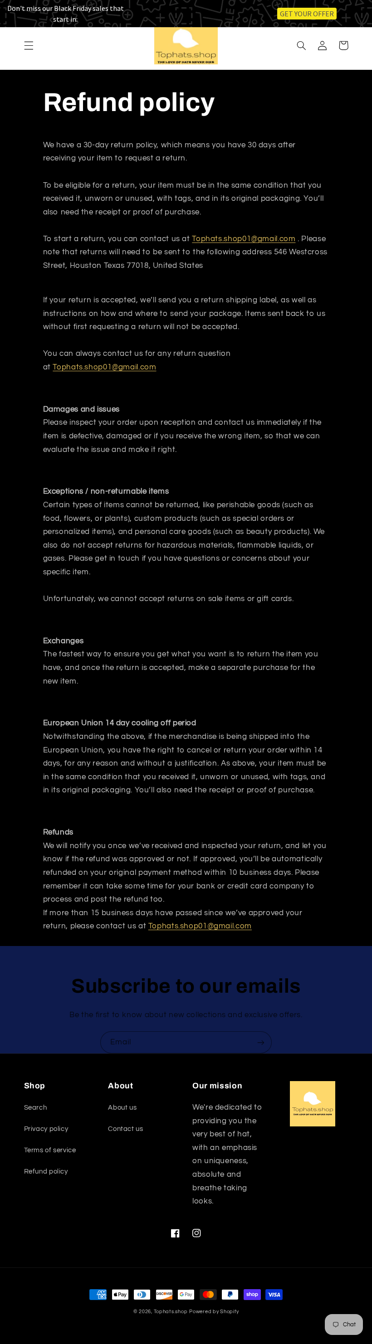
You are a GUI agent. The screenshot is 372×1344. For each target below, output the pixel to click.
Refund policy (46, 1171)
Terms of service (50, 1150)
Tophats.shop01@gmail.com (243, 239)
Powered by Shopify (214, 1311)
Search (35, 1107)
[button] (28, 45)
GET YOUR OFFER (307, 13)
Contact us (125, 1129)
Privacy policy (46, 1129)
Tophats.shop (171, 1311)
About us (122, 1107)
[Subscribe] (260, 1042)
